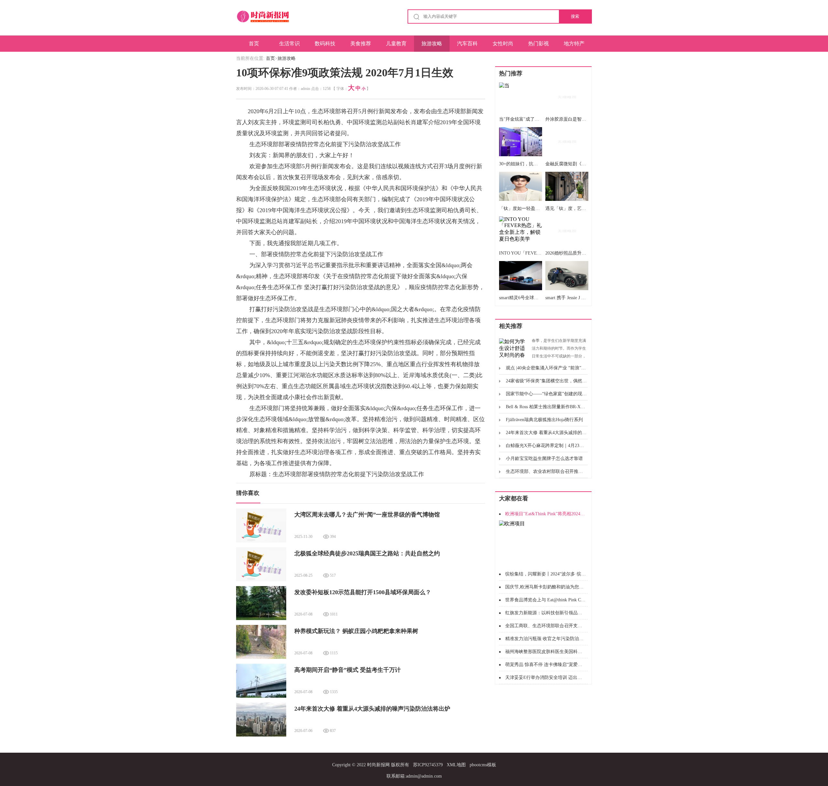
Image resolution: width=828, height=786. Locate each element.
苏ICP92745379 (428, 764)
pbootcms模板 (483, 764)
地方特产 (574, 43)
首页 (254, 43)
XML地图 (456, 764)
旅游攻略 (431, 43)
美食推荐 (360, 43)
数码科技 (325, 43)
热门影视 (538, 43)
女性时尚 (503, 43)
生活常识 (289, 43)
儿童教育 (396, 43)
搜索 (575, 16)
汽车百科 (467, 43)
